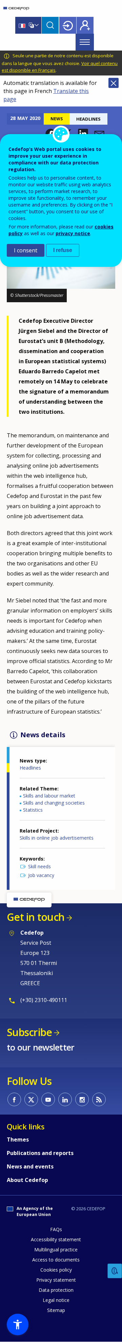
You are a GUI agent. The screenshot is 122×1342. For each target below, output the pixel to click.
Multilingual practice (56, 1249)
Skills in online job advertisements (57, 838)
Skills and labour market (49, 795)
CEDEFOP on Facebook (14, 1099)
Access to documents (56, 1259)
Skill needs (39, 866)
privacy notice (73, 233)
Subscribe (29, 1032)
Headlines (30, 767)
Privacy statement (56, 1280)
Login (67, 25)
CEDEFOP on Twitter (31, 1099)
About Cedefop (27, 1180)
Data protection (56, 1290)
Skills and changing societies (54, 803)
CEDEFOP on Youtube (48, 1099)
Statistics (33, 810)
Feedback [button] (115, 1271)
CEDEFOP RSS (99, 1099)
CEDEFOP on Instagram (82, 1099)
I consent (25, 250)
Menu (85, 42)
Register (85, 25)
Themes (18, 1139)
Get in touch (35, 917)
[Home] (16, 8)
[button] (50, 134)
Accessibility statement (56, 1239)
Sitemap (56, 1310)
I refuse (62, 250)
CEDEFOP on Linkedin (65, 1099)
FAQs (56, 1229)
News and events (30, 1166)
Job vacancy (41, 875)
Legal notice (56, 1300)
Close (113, 83)
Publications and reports (40, 1153)
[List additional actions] (35, 25)
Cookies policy (56, 1270)
